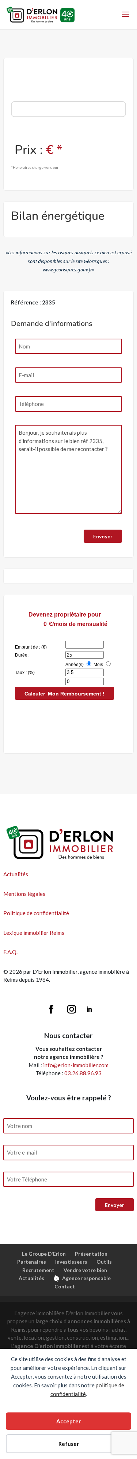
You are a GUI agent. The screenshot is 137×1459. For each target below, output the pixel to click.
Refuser (68, 1443)
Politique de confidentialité (36, 913)
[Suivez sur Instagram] (71, 1009)
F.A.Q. (10, 952)
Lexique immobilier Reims (33, 932)
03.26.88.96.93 (83, 1073)
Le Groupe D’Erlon (44, 1254)
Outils (104, 1262)
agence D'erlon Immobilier (47, 1346)
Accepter (68, 1421)
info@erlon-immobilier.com (76, 1065)
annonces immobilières (97, 1321)
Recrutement (38, 1270)
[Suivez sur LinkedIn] (89, 1009)
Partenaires (31, 1262)
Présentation (91, 1254)
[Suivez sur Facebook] (51, 1009)
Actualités (15, 874)
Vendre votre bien (85, 1270)
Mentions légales (24, 893)
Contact (64, 1286)
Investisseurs (71, 1262)
